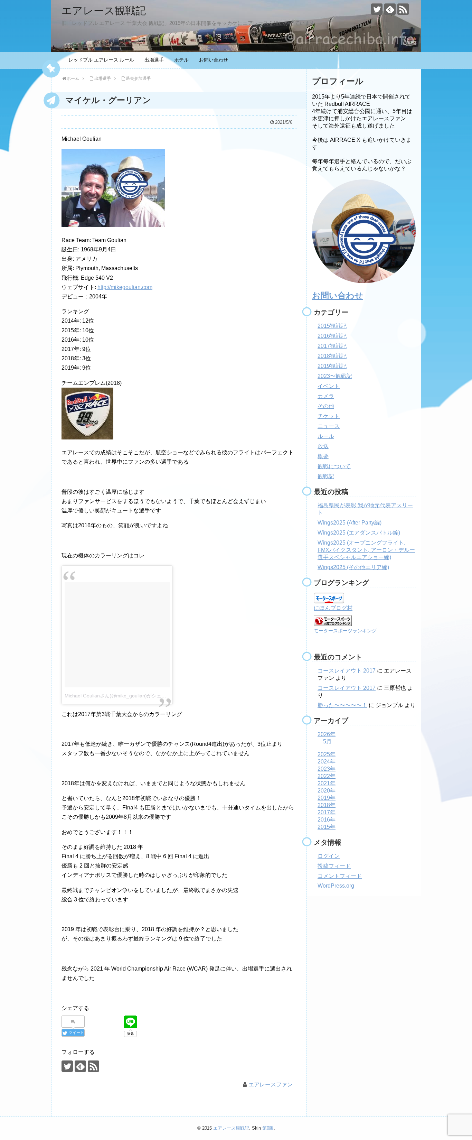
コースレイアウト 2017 (347, 671)
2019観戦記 (332, 366)
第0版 (268, 1128)
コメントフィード (340, 876)
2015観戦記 (332, 326)
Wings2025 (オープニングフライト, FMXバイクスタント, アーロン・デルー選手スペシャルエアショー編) (366, 550)
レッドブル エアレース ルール (101, 60)
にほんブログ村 (333, 608)
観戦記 (326, 476)
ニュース (329, 426)
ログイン (329, 856)
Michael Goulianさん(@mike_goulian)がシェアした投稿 (125, 695)
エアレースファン (270, 1084)
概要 (323, 456)
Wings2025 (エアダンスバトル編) (359, 533)
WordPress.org (336, 886)
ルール (326, 436)
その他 (326, 406)
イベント (329, 386)
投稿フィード (334, 866)
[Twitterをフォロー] (377, 9)
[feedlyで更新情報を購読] (390, 9)
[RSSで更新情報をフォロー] (403, 9)
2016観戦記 (332, 336)
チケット (329, 416)
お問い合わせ (213, 60)
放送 (323, 446)
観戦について (334, 466)
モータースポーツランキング (345, 630)
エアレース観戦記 (104, 10)
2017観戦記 (332, 346)
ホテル (181, 60)
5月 (327, 741)
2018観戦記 (332, 356)
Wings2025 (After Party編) (349, 523)
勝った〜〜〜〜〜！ (342, 705)
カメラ (326, 396)
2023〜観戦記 (335, 376)
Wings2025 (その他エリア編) (353, 567)
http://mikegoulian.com (124, 287)
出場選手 (154, 60)
